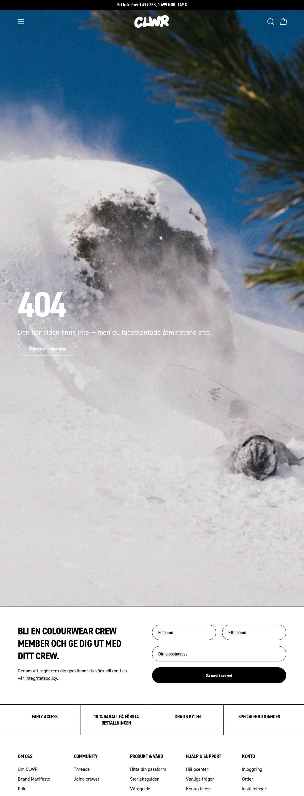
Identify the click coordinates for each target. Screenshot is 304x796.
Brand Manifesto (34, 779)
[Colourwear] (152, 21)
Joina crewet (86, 779)
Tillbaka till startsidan (47, 349)
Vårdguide (140, 789)
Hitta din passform (148, 769)
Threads (82, 769)
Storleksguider (144, 779)
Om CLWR (28, 769)
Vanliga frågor (200, 779)
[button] (270, 21)
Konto (248, 756)
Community (86, 756)
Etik (22, 789)
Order (247, 779)
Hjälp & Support (203, 756)
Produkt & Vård (146, 756)
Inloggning (252, 769)
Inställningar (254, 789)
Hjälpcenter (197, 769)
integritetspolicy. (42, 678)
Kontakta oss (198, 789)
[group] (152, 5)
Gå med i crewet (219, 675)
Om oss (25, 756)
